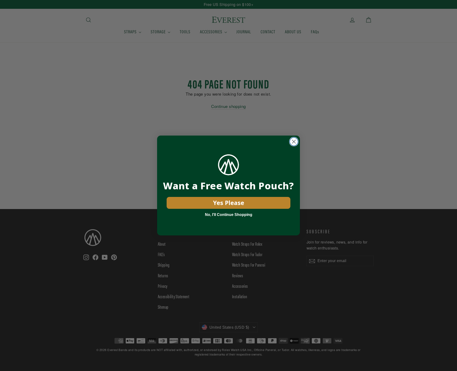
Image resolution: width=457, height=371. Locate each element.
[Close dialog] (294, 141)
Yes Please (228, 203)
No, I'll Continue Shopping (228, 215)
